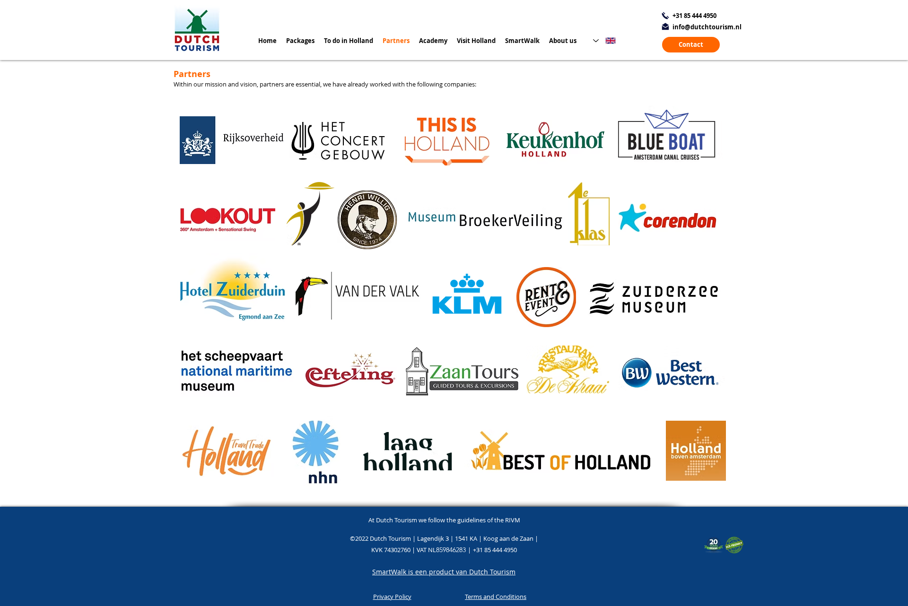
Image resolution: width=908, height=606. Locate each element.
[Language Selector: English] (604, 40)
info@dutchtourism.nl (707, 27)
